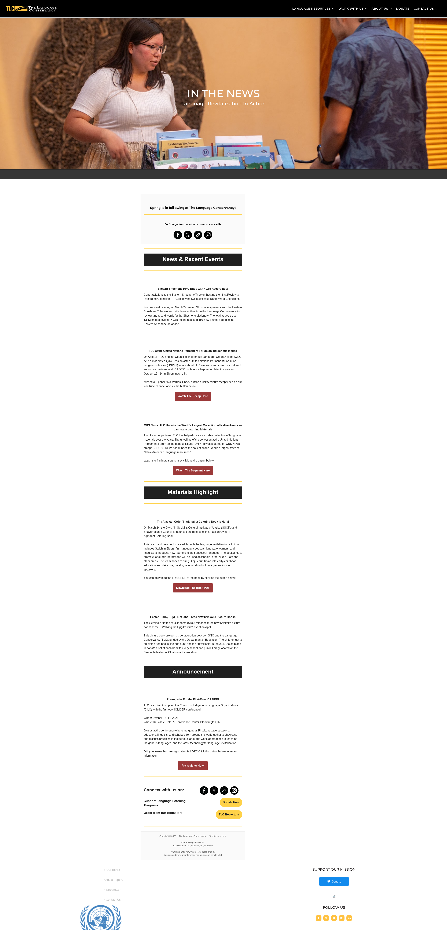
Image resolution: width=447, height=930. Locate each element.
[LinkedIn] (349, 918)
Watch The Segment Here (193, 470)
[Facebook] (318, 918)
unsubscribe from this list (210, 855)
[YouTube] (334, 918)
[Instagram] (342, 918)
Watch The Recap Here (193, 396)
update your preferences (183, 855)
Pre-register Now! (192, 765)
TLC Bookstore (229, 814)
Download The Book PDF (193, 588)
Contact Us (113, 899)
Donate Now (231, 802)
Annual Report (113, 879)
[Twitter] (326, 918)
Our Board (113, 870)
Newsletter (113, 889)
